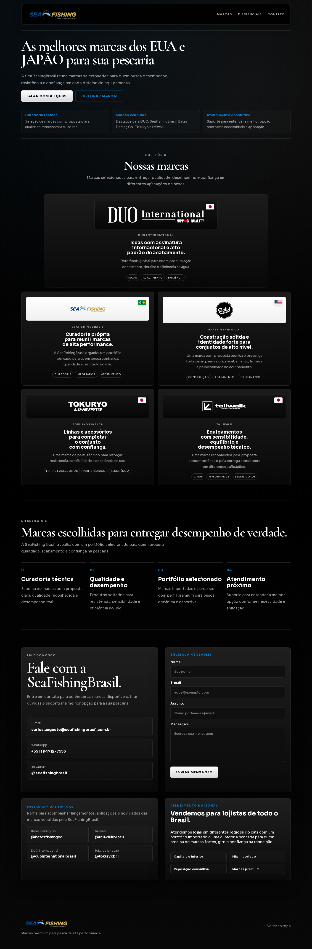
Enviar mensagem (194, 772)
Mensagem (179, 724)
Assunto (177, 703)
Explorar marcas (100, 96)
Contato (276, 14)
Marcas (224, 14)
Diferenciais (250, 14)
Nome (175, 662)
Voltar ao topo (279, 926)
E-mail (175, 683)
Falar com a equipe (46, 96)
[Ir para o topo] (53, 14)
